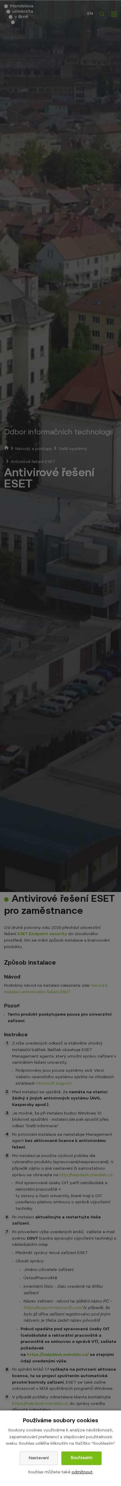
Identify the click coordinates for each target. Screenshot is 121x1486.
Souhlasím (81, 1458)
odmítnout (82, 1472)
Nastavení (39, 1458)
